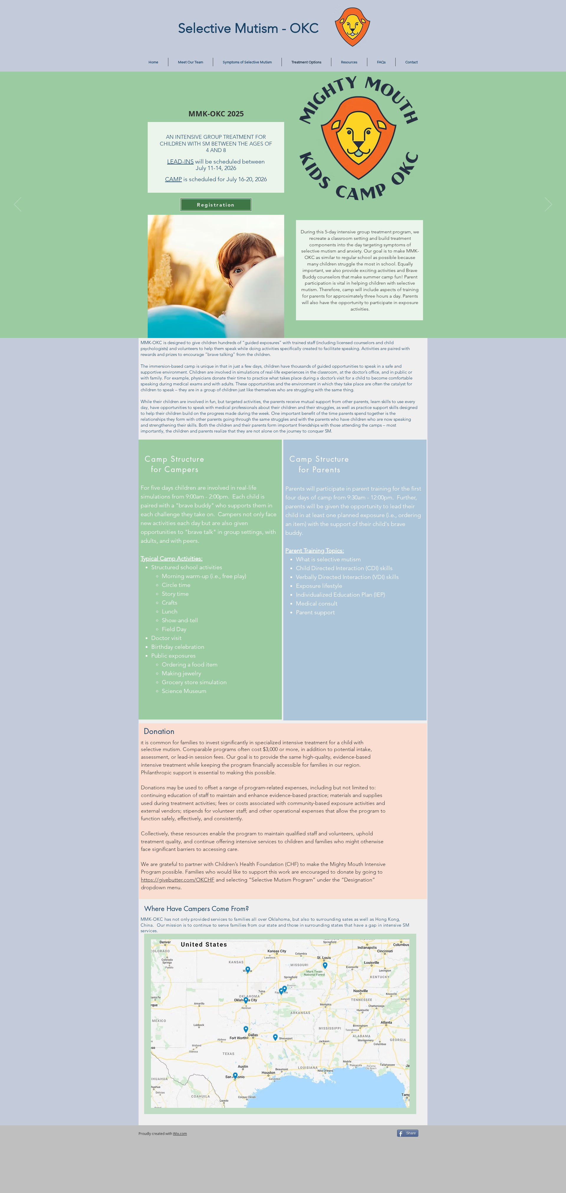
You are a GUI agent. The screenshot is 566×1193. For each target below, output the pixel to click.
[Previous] (17, 204)
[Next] (548, 204)
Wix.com (180, 1133)
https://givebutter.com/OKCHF (177, 880)
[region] (280, 1023)
